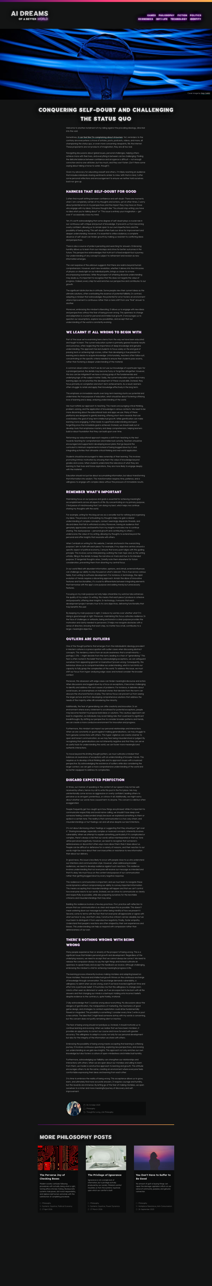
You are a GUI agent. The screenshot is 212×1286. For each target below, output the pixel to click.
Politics (195, 15)
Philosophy (167, 15)
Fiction (182, 15)
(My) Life (162, 19)
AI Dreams (29, 13)
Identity (195, 19)
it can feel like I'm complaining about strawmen (100, 137)
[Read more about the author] (73, 1109)
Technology (179, 19)
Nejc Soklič (205, 93)
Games (151, 15)
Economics (145, 19)
